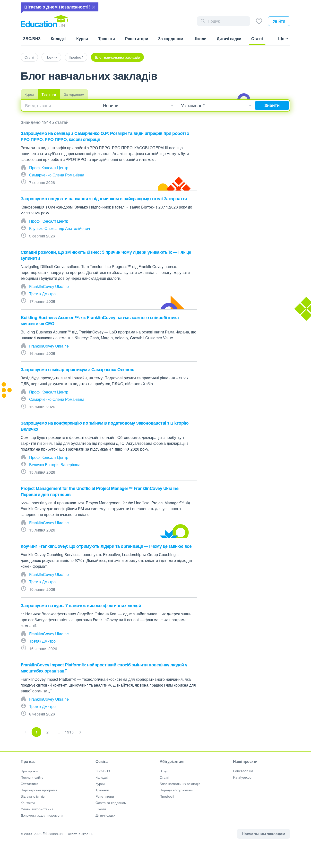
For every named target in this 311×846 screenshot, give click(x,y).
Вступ (164, 770)
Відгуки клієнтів (32, 796)
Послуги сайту (32, 777)
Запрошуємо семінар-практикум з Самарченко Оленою (77, 369)
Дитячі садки (105, 815)
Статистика (29, 783)
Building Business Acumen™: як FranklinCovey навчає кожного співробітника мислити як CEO (100, 320)
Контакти (28, 802)
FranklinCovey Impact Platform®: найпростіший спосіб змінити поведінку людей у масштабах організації (104, 668)
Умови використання (37, 808)
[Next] (80, 732)
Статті (29, 57)
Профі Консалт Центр (48, 167)
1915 (69, 732)
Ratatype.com (243, 777)
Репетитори (104, 796)
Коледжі (101, 777)
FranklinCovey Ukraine (49, 286)
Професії (76, 57)
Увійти (279, 21)
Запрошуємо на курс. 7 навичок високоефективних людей (81, 605)
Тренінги (49, 94)
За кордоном (74, 94)
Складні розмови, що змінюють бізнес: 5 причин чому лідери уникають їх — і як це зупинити (106, 255)
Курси (29, 94)
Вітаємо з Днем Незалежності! (57, 7)
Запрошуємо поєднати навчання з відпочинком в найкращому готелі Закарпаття (104, 198)
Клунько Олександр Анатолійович (59, 228)
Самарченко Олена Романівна (56, 175)
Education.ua (243, 770)
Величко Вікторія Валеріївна (54, 464)
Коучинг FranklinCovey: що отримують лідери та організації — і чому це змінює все (106, 546)
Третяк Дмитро (42, 294)
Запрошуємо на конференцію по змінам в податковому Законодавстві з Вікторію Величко (104, 426)
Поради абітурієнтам (176, 789)
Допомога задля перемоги (42, 815)
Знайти (272, 105)
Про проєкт (29, 770)
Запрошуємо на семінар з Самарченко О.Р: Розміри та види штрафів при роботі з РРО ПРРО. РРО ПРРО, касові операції (105, 136)
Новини (51, 57)
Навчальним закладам (263, 834)
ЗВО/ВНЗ (102, 770)
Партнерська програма (39, 789)
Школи (100, 808)
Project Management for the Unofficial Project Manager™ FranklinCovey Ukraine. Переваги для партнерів (100, 491)
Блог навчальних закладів (117, 57)
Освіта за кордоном (111, 802)
